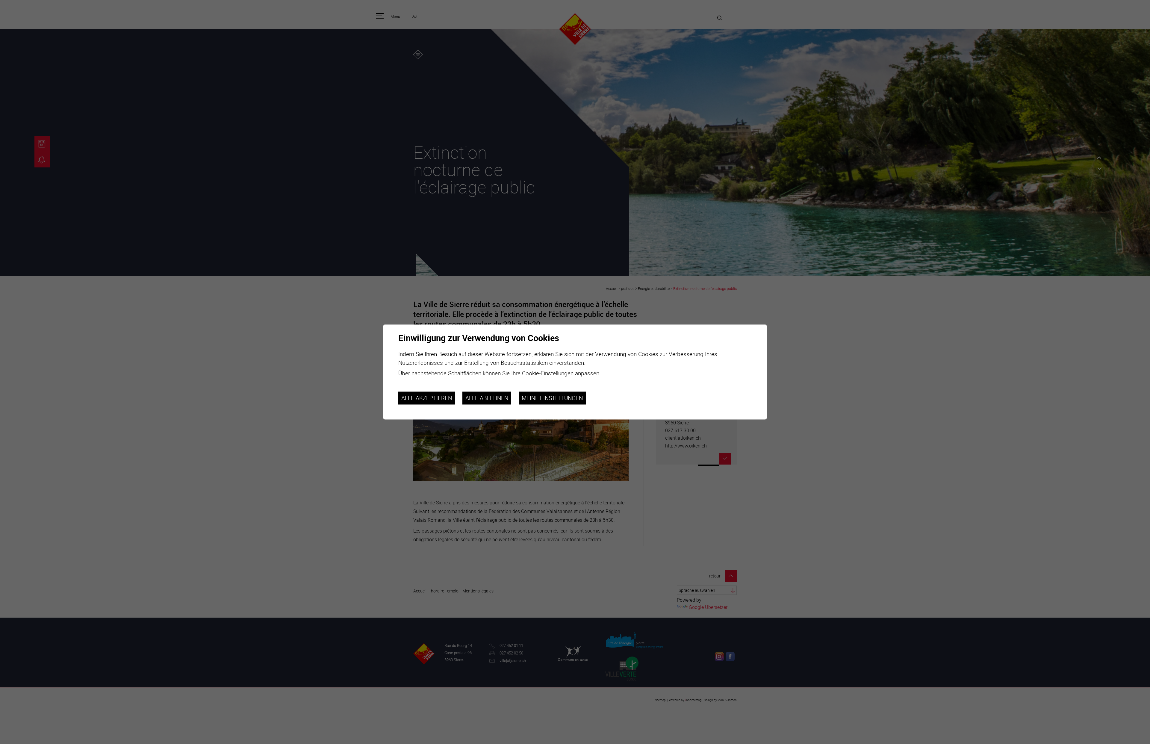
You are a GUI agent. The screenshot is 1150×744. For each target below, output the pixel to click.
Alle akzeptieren (426, 398)
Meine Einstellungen (552, 398)
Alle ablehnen (486, 398)
